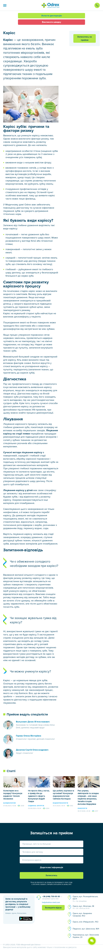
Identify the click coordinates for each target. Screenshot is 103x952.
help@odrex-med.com (51, 902)
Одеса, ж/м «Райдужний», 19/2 (85, 922)
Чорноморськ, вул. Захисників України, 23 (86, 936)
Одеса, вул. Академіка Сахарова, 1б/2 (82, 914)
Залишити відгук (53, 907)
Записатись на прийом (84, 38)
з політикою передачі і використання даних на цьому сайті (51, 884)
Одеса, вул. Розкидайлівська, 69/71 (85, 898)
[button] (5, 5)
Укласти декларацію (51, 15)
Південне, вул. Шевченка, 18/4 (86, 929)
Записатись (51, 875)
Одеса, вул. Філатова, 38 (83, 907)
